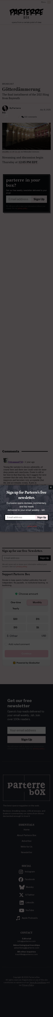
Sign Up (41, 517)
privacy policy (32, 526)
